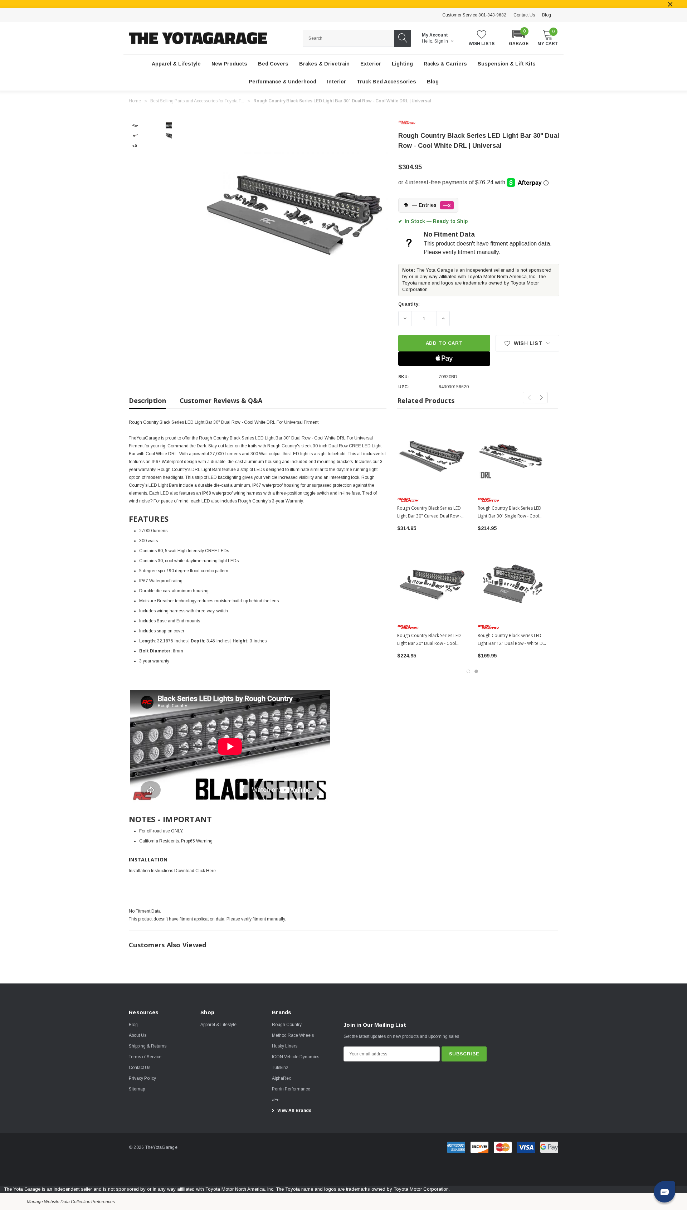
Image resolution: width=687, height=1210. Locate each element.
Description (147, 400)
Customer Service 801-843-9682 (474, 15)
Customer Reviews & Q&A (221, 400)
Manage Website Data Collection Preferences (71, 1201)
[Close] (670, 4)
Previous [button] (529, 397)
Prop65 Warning (197, 841)
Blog (546, 15)
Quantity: (409, 304)
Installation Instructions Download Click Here (172, 870)
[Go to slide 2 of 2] (476, 671)
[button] (518, 37)
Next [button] (541, 397)
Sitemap (137, 1089)
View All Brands (293, 1110)
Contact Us (524, 15)
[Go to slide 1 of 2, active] (468, 671)
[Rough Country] (412, 122)
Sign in (441, 41)
